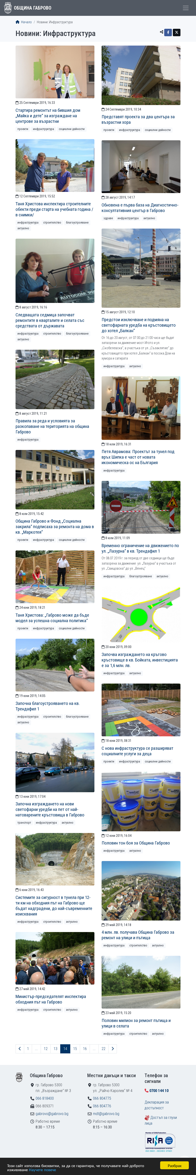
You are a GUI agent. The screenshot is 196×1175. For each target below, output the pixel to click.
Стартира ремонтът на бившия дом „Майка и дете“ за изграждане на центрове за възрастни (48, 115)
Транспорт (24, 822)
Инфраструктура (43, 129)
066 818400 (45, 1098)
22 (103, 1048)
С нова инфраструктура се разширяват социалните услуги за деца (137, 750)
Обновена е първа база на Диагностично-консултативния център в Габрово (140, 207)
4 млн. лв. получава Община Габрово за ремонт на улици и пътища (138, 934)
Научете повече (42, 1169)
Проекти (22, 129)
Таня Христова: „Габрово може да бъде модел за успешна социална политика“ (52, 617)
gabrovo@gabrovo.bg (52, 1113)
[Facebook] (168, 32)
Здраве (108, 218)
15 (75, 1048)
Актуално (23, 228)
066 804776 (102, 1106)
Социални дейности (72, 129)
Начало (26, 22)
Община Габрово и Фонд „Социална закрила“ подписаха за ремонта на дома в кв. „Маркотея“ (55, 526)
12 (46, 1048)
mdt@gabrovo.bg (106, 1113)
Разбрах (174, 1165)
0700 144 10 (159, 1090)
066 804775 (102, 1098)
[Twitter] (176, 32)
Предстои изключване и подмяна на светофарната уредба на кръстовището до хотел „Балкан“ (139, 325)
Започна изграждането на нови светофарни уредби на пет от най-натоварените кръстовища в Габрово (50, 809)
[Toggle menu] (185, 7)
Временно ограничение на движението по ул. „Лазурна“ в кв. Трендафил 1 (140, 548)
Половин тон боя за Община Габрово (136, 843)
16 (85, 1048)
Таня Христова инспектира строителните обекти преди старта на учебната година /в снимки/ (54, 209)
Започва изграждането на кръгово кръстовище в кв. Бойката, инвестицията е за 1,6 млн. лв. (140, 660)
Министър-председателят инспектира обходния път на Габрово (51, 999)
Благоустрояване (77, 222)
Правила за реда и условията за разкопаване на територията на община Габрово (52, 426)
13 (55, 1048)
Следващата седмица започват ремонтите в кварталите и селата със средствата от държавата (50, 320)
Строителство (52, 222)
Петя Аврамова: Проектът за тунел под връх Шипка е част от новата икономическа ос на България (138, 457)
